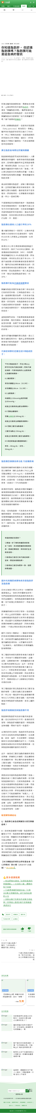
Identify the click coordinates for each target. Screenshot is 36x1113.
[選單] (33, 2)
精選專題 (22, 1102)
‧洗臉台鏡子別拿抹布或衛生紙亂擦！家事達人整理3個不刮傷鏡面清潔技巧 (17, 902)
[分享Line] (13, 10)
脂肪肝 (26, 107)
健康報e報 (19, 1094)
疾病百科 (29, 1102)
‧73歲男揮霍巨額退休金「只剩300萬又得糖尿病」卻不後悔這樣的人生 (17, 893)
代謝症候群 (19, 283)
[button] (33, 6)
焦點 (3, 6)
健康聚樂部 (15, 1102)
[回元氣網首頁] (7, 2)
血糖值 (11, 416)
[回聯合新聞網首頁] (2, 2)
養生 (9, 6)
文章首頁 (17, 1105)
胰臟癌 (18, 119)
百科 (29, 6)
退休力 (11, 1105)
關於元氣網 (7, 1102)
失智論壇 (16, 6)
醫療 (23, 6)
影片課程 (5, 990)
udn (2, 44)
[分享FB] (4, 10)
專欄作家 (24, 1105)
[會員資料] (31, 2)
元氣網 (7, 44)
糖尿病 (23, 914)
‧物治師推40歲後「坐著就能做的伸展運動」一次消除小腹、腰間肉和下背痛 (18, 883)
